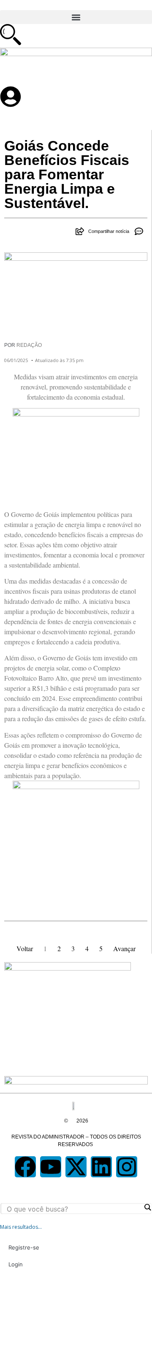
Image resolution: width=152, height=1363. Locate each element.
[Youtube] (50, 1166)
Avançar (124, 948)
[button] (76, 17)
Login (15, 1264)
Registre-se (23, 1247)
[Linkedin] (101, 1166)
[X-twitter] (76, 1166)
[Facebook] (25, 1166)
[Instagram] (126, 1166)
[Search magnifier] (147, 1207)
